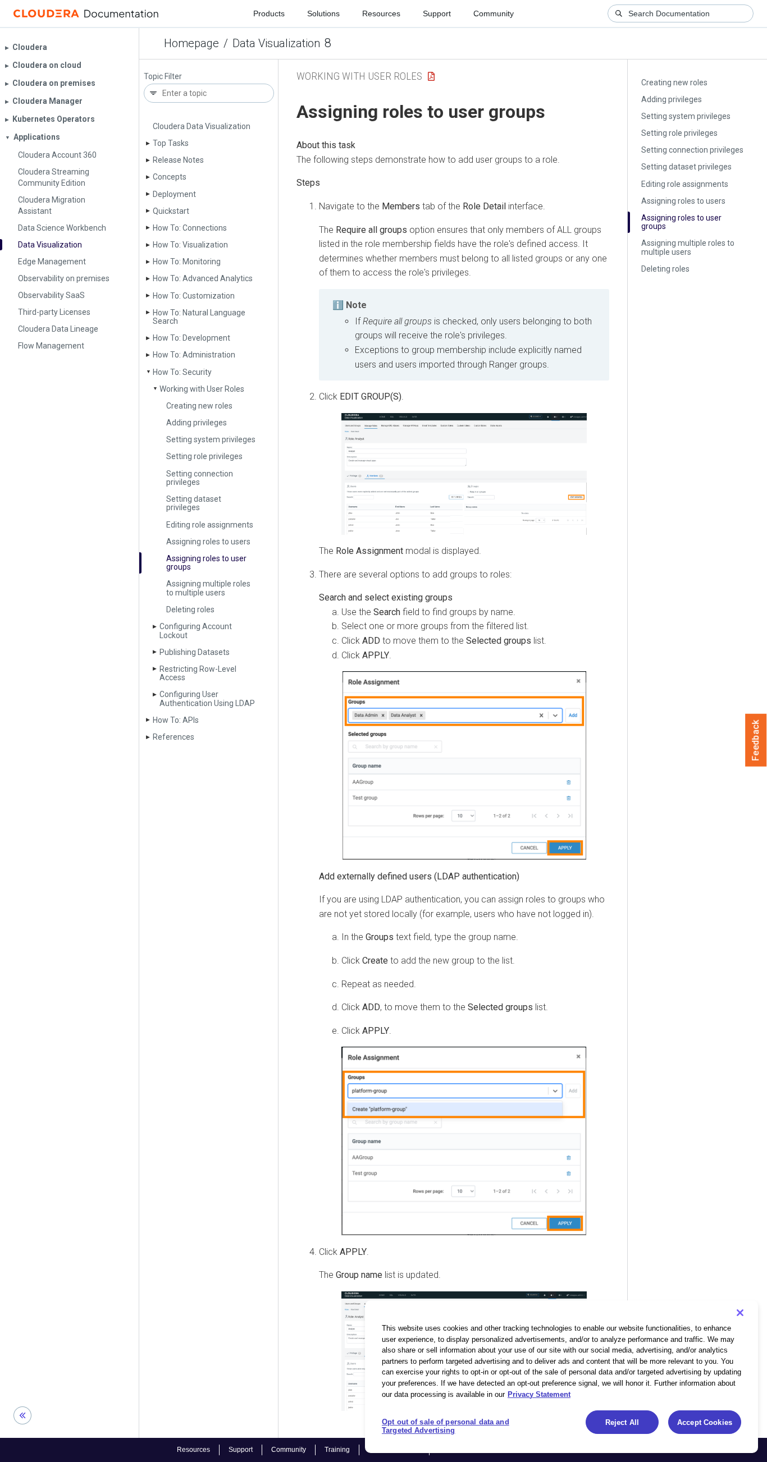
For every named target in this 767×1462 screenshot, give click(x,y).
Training (337, 1450)
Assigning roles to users (208, 541)
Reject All (622, 1422)
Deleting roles (190, 609)
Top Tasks (171, 143)
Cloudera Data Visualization (201, 126)
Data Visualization (276, 43)
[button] (464, 474)
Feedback (756, 740)
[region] (561, 1376)
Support (437, 13)
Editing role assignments (209, 524)
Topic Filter (163, 76)
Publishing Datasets (194, 652)
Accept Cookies (704, 1422)
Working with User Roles (201, 388)
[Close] (740, 1312)
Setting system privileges (210, 439)
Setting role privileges (204, 456)
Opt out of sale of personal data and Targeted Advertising (445, 1426)
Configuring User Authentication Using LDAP (207, 698)
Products (269, 13)
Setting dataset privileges (193, 503)
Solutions (323, 13)
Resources (381, 13)
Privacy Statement (539, 1394)
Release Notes (178, 159)
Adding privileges (196, 422)
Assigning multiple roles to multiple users (208, 588)
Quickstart (171, 211)
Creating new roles (199, 405)
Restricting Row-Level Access (197, 673)
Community (493, 13)
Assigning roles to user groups (206, 562)
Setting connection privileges (199, 478)
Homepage (191, 43)
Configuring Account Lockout (195, 630)
